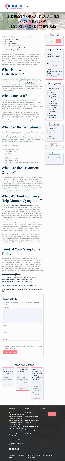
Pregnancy (52, 111)
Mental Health (53, 105)
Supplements (53, 115)
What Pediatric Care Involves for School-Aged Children (19, 285)
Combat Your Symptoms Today (12, 50)
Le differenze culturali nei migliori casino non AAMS (17, 279)
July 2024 (51, 136)
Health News (52, 102)
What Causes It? (8, 41)
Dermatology (52, 94)
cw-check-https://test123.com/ (11, 274)
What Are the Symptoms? (10, 43)
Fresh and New (53, 100)
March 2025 (52, 134)
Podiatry (51, 109)
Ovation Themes (45, 455)
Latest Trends (53, 103)
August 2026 (52, 128)
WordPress (31, 457)
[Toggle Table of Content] (28, 37)
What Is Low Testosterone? (11, 39)
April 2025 (52, 132)
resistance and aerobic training (21, 205)
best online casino (54, 88)
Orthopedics (52, 107)
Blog (50, 90)
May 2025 (52, 130)
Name (5, 325)
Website (5, 339)
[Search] (58, 41)
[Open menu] (27, 6)
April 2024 (52, 138)
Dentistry (51, 92)
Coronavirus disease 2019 (9, 276)
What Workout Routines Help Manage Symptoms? (17, 48)
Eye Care (51, 98)
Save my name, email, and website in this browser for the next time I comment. (23, 347)
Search (52, 414)
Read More (8, 385)
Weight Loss (52, 117)
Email (5, 332)
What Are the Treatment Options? (12, 45)
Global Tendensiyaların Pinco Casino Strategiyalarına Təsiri (19, 278)
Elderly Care (52, 96)
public (50, 113)
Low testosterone (30, 83)
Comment (6, 307)
